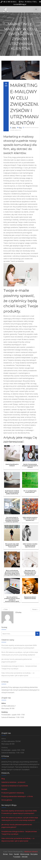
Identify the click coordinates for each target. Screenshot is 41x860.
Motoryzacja (24, 854)
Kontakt (4, 789)
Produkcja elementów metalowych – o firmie (17, 796)
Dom (11, 854)
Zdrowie (24, 857)
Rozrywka (34, 854)
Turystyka (16, 857)
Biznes (5, 854)
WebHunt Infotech (31, 852)
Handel (16, 854)
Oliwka (14, 127)
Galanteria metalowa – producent (13, 782)
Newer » (35, 609)
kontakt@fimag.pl (20, 4)
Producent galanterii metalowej (12, 793)
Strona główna (6, 800)
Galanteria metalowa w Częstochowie (14, 786)
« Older (5, 609)
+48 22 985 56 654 (9, 2)
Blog (20, 127)
